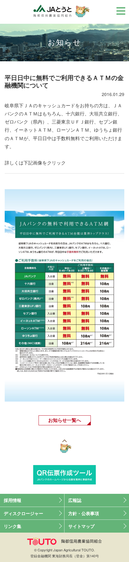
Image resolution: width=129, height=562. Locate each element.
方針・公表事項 (83, 513)
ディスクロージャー (23, 513)
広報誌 (74, 500)
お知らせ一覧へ (64, 420)
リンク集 (12, 526)
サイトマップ (81, 526)
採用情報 (12, 500)
